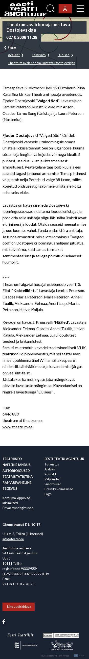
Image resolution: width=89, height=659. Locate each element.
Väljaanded (52, 479)
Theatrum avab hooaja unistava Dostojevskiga (41, 63)
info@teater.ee (13, 539)
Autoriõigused (16, 471)
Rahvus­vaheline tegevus (16, 485)
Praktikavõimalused (58, 489)
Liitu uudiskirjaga (19, 607)
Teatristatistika (17, 477)
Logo (48, 494)
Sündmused (52, 484)
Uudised (63, 55)
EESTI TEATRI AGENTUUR (64, 459)
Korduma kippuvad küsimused (16, 500)
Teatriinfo (39, 55)
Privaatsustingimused (17, 508)
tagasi (13, 47)
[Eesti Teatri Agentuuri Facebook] (3, 621)
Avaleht (14, 55)
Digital (80, 655)
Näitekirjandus (16, 465)
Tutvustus (51, 464)
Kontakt (50, 474)
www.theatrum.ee (17, 426)
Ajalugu (49, 469)
